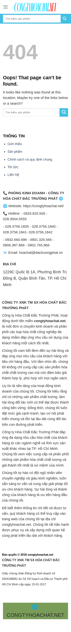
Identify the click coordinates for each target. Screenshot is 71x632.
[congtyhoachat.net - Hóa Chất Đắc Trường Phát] (35, 7)
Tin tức (12, 167)
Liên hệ (13, 175)
